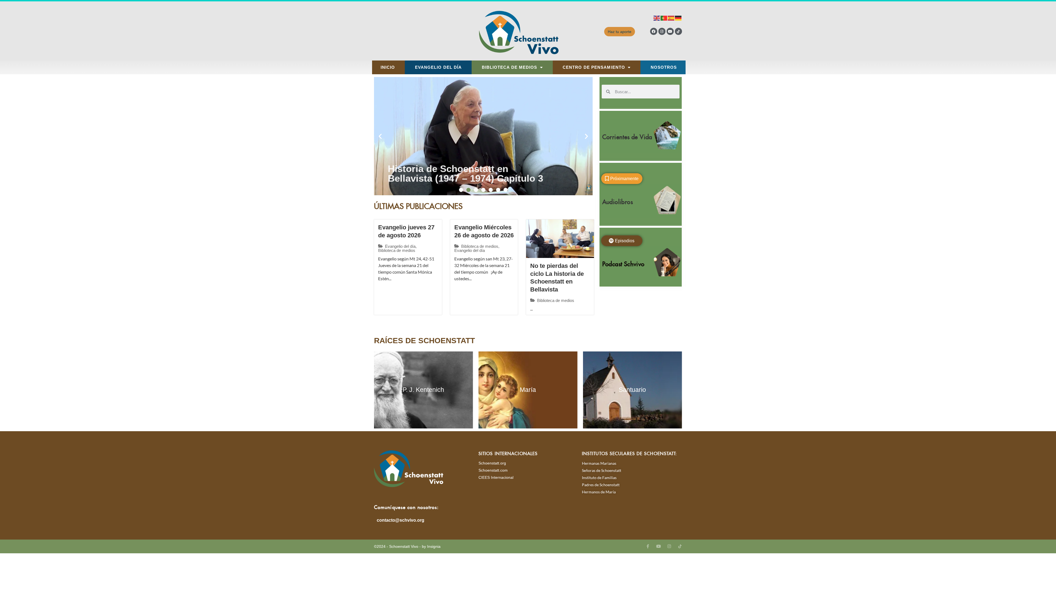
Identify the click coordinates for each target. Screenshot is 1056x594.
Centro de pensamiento (594, 67)
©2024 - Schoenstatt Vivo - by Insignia (407, 546)
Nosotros (664, 67)
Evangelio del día (438, 67)
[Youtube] (670, 31)
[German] (678, 17)
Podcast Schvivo (623, 263)
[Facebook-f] (648, 546)
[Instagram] (662, 31)
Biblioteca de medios (509, 67)
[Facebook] (653, 31)
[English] (657, 17)
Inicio (388, 67)
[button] (380, 136)
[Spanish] (671, 17)
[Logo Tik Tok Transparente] (678, 31)
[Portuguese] (664, 17)
